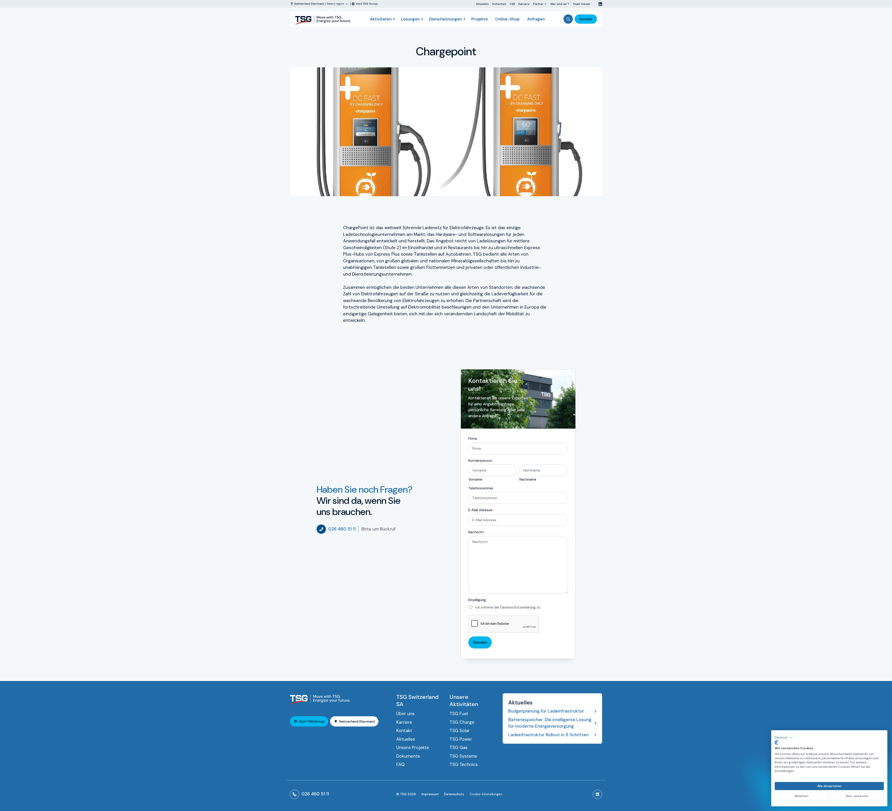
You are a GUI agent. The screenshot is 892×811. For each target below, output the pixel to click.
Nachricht (476, 532)
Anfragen (536, 19)
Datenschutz (454, 794)
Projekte (479, 19)
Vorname (475, 479)
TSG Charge (461, 722)
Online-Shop (507, 19)
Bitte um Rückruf (378, 529)
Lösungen (410, 19)
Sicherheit (499, 4)
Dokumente (408, 756)
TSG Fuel (458, 714)
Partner (538, 4)
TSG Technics (463, 764)
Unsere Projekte (412, 747)
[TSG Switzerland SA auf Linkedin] (598, 4)
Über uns (405, 714)
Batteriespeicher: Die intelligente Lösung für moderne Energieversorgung (549, 723)
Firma (472, 438)
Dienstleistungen (445, 19)
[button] (784, 737)
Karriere (524, 4)
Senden (480, 642)
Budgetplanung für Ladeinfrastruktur (546, 711)
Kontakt (585, 19)
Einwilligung (477, 600)
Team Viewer (581, 4)
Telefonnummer (480, 488)
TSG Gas (458, 747)
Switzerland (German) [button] (357, 721)
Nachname (527, 479)
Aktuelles (482, 4)
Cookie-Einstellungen (486, 794)
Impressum (430, 794)
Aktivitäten (381, 19)
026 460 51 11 (342, 529)
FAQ (400, 764)
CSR (512, 4)
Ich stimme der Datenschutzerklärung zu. (508, 607)
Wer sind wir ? (559, 4)
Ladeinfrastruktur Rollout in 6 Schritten (548, 735)
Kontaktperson (480, 460)
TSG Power (460, 739)
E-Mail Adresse (481, 510)
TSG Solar (459, 730)
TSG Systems (463, 756)
